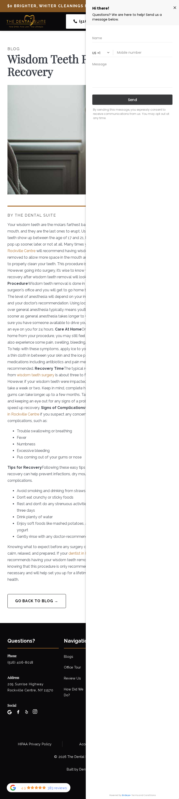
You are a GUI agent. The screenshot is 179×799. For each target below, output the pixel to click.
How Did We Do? (73, 692)
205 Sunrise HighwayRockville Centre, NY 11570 (30, 687)
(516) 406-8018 (20, 662)
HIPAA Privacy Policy (35, 744)
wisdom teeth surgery (35, 375)
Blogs (68, 656)
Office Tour (72, 667)
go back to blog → (36, 601)
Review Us (72, 678)
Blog (13, 49)
